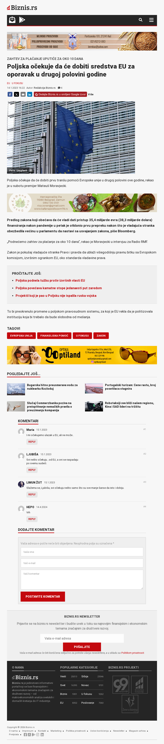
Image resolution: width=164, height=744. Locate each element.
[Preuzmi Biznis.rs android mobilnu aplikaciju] (22, 20)
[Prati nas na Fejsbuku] (25, 735)
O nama (13, 731)
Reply (32, 441)
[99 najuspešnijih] (121, 684)
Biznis (63, 694)
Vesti (63, 676)
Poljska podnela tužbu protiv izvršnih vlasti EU (50, 280)
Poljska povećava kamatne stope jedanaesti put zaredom (59, 288)
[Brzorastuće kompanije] (139, 684)
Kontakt (42, 731)
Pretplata (14, 734)
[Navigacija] (151, 20)
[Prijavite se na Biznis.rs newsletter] (12, 20)
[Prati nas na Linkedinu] (42, 735)
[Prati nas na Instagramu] (38, 735)
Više (90, 94)
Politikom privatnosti (132, 652)
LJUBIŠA (32, 454)
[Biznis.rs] (25, 676)
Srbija (84, 676)
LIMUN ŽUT (34, 482)
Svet (62, 685)
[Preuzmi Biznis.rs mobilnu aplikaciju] (29, 735)
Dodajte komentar (36, 530)
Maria (30, 429)
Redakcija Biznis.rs (45, 87)
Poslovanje (87, 702)
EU (8, 83)
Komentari (28, 421)
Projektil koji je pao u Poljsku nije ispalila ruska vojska (56, 296)
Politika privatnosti (76, 731)
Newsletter (118, 731)
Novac (85, 685)
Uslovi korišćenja (99, 731)
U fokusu (17, 83)
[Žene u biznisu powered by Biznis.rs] (130, 703)
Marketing (56, 731)
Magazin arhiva (137, 731)
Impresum (27, 731)
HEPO (30, 507)
